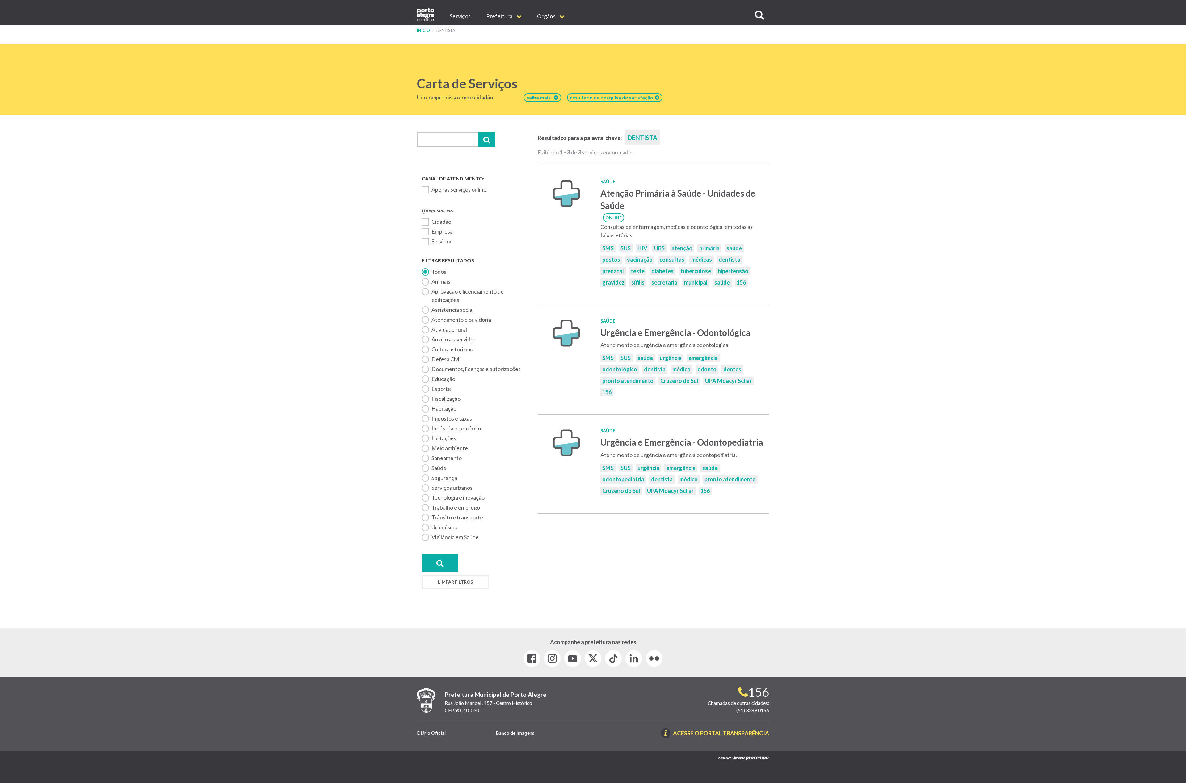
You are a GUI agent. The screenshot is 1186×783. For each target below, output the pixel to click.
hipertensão (733, 271)
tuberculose (695, 271)
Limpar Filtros (455, 582)
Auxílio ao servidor (453, 339)
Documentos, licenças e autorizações (476, 369)
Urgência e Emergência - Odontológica (675, 332)
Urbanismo (444, 527)
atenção (681, 248)
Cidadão (441, 221)
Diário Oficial (431, 733)
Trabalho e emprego (455, 507)
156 (741, 282)
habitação (443, 408)
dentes (732, 369)
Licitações (443, 438)
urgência (671, 357)
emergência (703, 357)
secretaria (664, 282)
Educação (443, 378)
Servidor (441, 241)
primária (709, 248)
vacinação (640, 259)
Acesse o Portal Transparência (721, 734)
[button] (759, 15)
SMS (608, 248)
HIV (642, 248)
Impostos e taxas (451, 418)
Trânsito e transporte (457, 517)
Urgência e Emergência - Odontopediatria (681, 442)
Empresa (442, 231)
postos (611, 259)
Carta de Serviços (467, 83)
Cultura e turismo (452, 349)
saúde (734, 248)
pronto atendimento (628, 380)
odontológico (619, 369)
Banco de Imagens (515, 733)
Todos (438, 271)
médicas (701, 259)
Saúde (438, 467)
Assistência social (452, 309)
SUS (625, 248)
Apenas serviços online (458, 189)
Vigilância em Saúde (455, 537)
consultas (671, 259)
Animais (440, 281)
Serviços (460, 16)
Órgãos (547, 16)
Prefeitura (499, 16)
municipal (696, 282)
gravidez (613, 282)
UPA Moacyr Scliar (728, 380)
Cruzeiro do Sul (679, 380)
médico (681, 369)
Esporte (441, 388)
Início (423, 30)
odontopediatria (623, 479)
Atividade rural (449, 329)
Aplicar (486, 139)
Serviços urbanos (452, 487)
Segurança (444, 477)
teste (638, 271)
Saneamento (446, 458)
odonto (707, 369)
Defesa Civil (446, 359)
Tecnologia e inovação (458, 497)
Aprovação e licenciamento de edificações (467, 295)
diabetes (662, 271)
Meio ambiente (449, 448)
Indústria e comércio (456, 428)
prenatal (613, 271)
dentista (729, 259)
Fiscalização (446, 398)
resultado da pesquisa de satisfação (612, 97)
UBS (659, 248)
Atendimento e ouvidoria (461, 319)
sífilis (638, 282)
